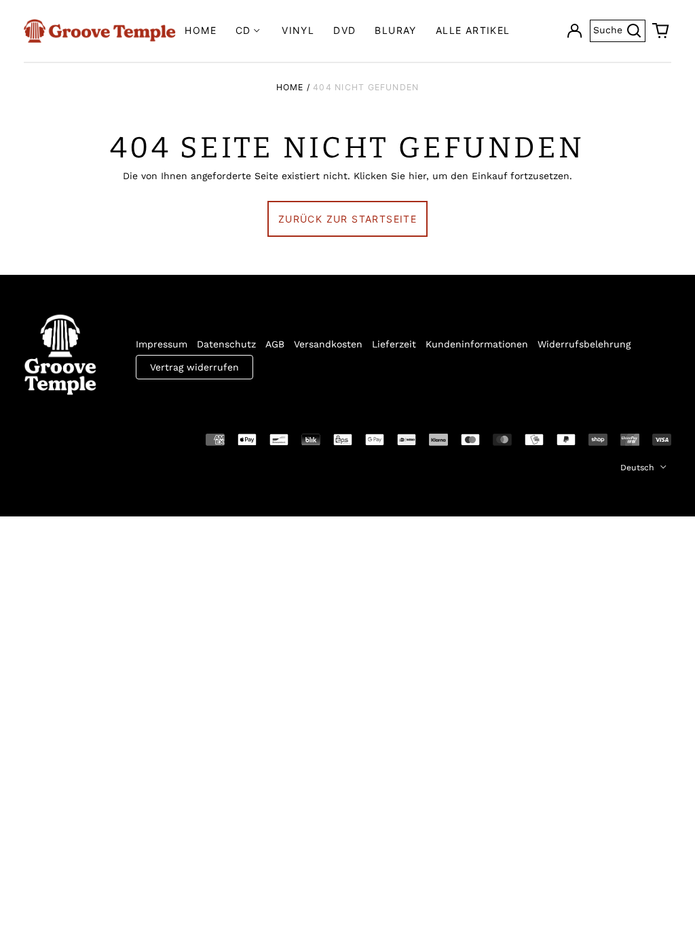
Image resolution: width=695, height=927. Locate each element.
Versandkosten (328, 344)
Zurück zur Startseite (347, 219)
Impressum (161, 344)
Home (201, 30)
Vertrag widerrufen (194, 367)
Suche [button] (619, 28)
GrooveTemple (86, 438)
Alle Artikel (473, 30)
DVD (344, 30)
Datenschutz (226, 344)
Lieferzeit (394, 344)
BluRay (395, 30)
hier (417, 175)
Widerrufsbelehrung (584, 344)
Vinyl (298, 30)
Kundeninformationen (477, 344)
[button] (661, 31)
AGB (274, 344)
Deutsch (638, 467)
